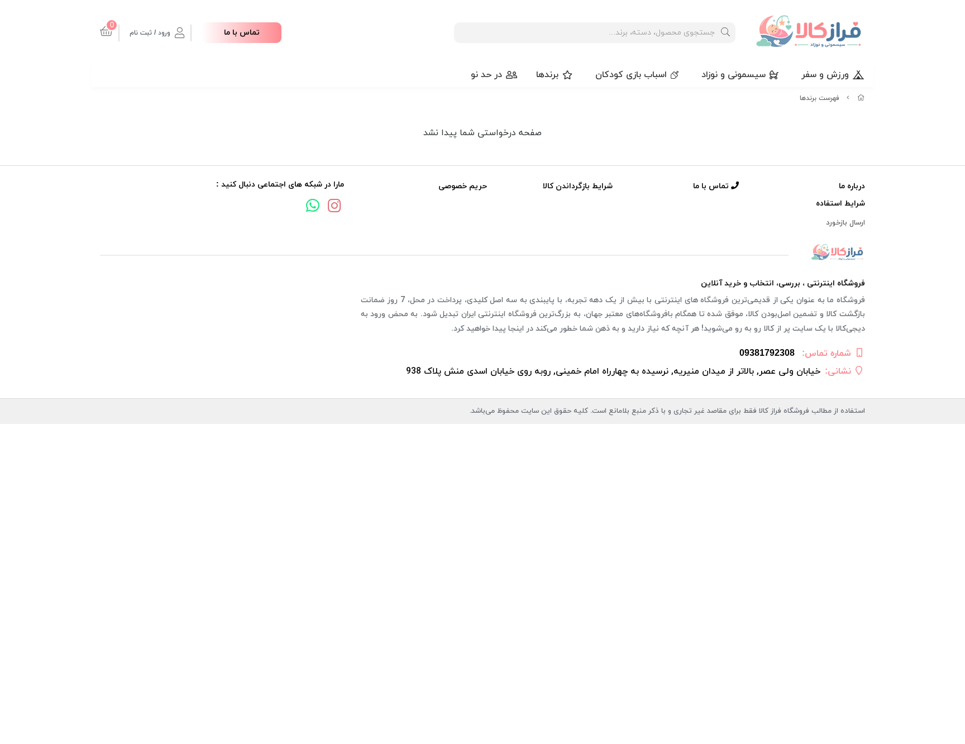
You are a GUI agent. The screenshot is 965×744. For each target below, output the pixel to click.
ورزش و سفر (825, 75)
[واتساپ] (312, 207)
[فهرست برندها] (482, 253)
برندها (547, 75)
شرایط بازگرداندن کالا (578, 186)
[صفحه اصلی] (861, 98)
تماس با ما (242, 32)
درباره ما (852, 186)
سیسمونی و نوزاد (733, 75)
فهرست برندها (819, 98)
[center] (725, 32)
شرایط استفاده (840, 203)
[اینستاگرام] (334, 207)
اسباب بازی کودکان (631, 75)
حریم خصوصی (462, 186)
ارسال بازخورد (845, 223)
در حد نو (486, 75)
